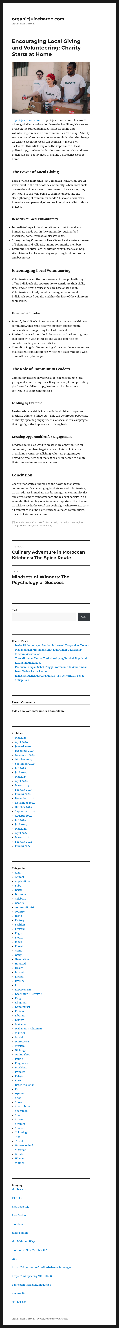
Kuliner (19, 1011)
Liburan (20, 1015)
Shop (18, 1097)
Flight (18, 933)
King (18, 998)
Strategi (20, 1123)
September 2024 (25, 811)
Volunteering (45, 525)
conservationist (24, 907)
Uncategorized (24, 1145)
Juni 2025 (21, 772)
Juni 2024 (21, 824)
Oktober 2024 (23, 807)
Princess (20, 1071)
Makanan (21, 1024)
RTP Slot (17, 1198)
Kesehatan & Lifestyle (28, 993)
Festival (20, 928)
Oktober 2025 (23, 759)
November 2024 (25, 802)
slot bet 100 (19, 1189)
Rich (17, 1089)
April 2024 (21, 833)
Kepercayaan (23, 989)
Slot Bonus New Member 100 (29, 1250)
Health (19, 967)
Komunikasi (22, 1006)
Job (17, 985)
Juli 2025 (20, 768)
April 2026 (21, 742)
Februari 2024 (23, 841)
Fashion (20, 924)
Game (18, 950)
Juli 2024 (20, 820)
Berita (18, 889)
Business (20, 894)
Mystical (20, 1045)
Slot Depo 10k (20, 1206)
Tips (17, 1136)
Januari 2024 (23, 846)
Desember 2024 (24, 798)
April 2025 (21, 781)
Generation (22, 959)
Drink (18, 915)
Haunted (20, 963)
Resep (18, 1080)
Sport (18, 1115)
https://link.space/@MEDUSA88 (32, 1276)
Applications (22, 881)
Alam (18, 872)
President (21, 1067)
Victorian (20, 1149)
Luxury (19, 1019)
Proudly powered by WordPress (52, 1318)
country (20, 911)
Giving (15, 525)
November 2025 (25, 755)
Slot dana (18, 1224)
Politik (19, 1058)
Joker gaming (20, 1232)
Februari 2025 (23, 789)
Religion (20, 1076)
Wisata (19, 1154)
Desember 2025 (24, 750)
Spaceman (21, 1110)
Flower (19, 937)
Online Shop (22, 1054)
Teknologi (21, 1132)
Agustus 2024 (23, 815)
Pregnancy (21, 1063)
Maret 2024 (22, 837)
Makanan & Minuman (28, 1028)
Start (35, 525)
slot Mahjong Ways (23, 1241)
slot (14, 1258)
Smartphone (23, 1106)
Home (23, 525)
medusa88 (18, 1293)
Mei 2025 (20, 776)
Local (29, 525)
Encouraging (76, 522)
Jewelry (19, 980)
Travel (19, 1141)
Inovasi (19, 972)
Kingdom (20, 1002)
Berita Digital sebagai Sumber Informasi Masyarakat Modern (52, 645)
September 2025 (25, 763)
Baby (18, 885)
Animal (19, 876)
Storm (19, 1119)
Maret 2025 (22, 785)
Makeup (20, 1032)
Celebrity (20, 898)
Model (19, 1037)
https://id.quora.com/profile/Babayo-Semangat (41, 1267)
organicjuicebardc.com (38, 19)
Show (18, 1102)
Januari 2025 (23, 794)
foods (18, 941)
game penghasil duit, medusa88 (31, 1284)
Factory (19, 920)
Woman (20, 1158)
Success (19, 1128)
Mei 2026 (21, 737)
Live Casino (19, 1215)
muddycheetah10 (25, 522)
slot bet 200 (19, 1302)
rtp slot (19, 1093)
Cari (14, 610)
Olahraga (20, 1050)
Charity (55, 522)
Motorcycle (22, 1041)
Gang (18, 954)
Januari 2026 (23, 746)
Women (20, 1162)
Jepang (19, 976)
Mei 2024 (20, 828)
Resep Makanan (25, 1084)
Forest (19, 946)
